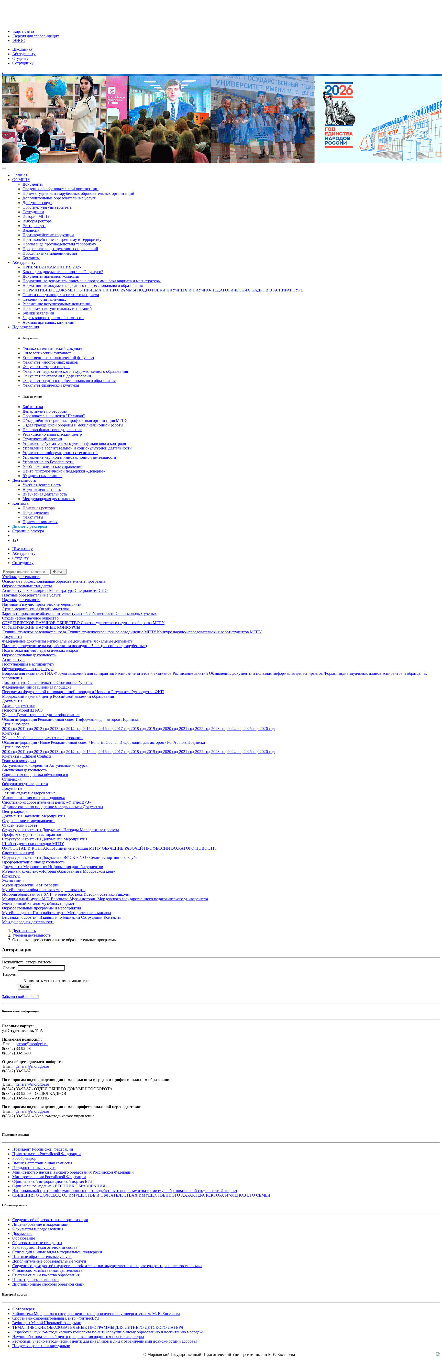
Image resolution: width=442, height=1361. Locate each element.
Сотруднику (23, 63)
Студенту (20, 58)
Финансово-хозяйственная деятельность (47, 1270)
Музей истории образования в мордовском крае (43, 889)
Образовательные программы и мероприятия (41, 908)
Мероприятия (53, 816)
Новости (103, 692)
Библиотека (33, 406)
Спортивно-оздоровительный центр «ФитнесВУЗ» (46, 802)
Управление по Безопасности (48, 462)
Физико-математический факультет (53, 348)
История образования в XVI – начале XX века (43, 894)
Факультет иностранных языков (50, 362)
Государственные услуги (34, 1167)
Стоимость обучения (75, 682)
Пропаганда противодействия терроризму (59, 244)
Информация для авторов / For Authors (153, 742)
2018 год (139, 728)
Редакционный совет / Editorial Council (85, 742)
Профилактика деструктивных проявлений (60, 248)
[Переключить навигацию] (4, 167)
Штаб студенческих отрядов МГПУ (33, 843)
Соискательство (42, 682)
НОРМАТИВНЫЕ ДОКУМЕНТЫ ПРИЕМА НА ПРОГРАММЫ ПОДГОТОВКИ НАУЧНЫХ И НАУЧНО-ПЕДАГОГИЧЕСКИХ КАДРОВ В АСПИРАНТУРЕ (163, 290)
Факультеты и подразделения (37, 1229)
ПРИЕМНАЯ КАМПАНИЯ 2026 (52, 267)
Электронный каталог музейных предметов (40, 903)
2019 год (155, 728)
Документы (33, 184)
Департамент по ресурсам (45, 411)
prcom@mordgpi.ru (32, 1044)
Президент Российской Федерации (42, 1149)
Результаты (121, 692)
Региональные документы (70, 641)
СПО (103, 590)
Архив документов (18, 705)
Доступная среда (37, 202)
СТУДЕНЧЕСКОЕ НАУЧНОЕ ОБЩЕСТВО (41, 623)
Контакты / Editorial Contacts (26, 756)
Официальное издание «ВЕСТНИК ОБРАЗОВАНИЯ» (59, 1186)
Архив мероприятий (20, 609)
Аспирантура (14, 590)
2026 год (267, 728)
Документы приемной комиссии (51, 276)
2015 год (90, 728)
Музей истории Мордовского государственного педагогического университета (139, 899)
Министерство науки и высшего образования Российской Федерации (73, 1172)
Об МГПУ (21, 179)
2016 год (106, 728)
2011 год (26, 728)
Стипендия (11, 779)
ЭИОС (18, 40)
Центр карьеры (15, 811)
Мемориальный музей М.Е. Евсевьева (36, 899)
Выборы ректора (37, 221)
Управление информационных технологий (60, 453)
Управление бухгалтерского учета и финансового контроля (74, 443)
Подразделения (25, 327)
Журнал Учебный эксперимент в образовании (42, 738)
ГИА (49, 673)
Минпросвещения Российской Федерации (49, 1177)
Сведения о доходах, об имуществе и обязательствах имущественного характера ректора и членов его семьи (107, 1266)
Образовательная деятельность (29, 655)
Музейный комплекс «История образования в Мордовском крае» (59, 871)
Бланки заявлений (38, 313)
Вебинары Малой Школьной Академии (46, 1323)
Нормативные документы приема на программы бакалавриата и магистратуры (92, 281)
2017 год (123, 728)
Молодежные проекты (99, 830)
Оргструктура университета (47, 207)
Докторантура (15, 682)
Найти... (58, 572)
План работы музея (50, 912)
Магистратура (62, 590)
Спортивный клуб (18, 853)
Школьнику (22, 49)
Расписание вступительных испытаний (57, 304)
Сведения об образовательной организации (60, 189)
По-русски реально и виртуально (41, 1346)
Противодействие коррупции (48, 235)
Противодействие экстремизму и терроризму (62, 239)
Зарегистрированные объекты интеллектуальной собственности (59, 613)
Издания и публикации (60, 917)
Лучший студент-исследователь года (34, 632)
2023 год (219, 728)
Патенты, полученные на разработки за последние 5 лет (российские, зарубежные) (74, 646)
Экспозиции (13, 880)
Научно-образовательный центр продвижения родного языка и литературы (78, 1336)
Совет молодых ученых (136, 613)
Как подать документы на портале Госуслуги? (63, 271)
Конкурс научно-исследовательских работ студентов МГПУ (209, 632)
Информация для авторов (98, 719)
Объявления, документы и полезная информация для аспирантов (266, 673)
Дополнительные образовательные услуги (59, 198)
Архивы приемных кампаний (48, 322)
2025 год (252, 728)
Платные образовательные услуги (31, 595)
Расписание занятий (191, 673)
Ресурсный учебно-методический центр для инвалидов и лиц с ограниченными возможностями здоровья (104, 1341)
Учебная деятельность (42, 485)
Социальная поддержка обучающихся (35, 774)
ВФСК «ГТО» (76, 857)
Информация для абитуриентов (75, 866)
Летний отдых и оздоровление (29, 793)
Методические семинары (89, 912)
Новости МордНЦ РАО (22, 710)
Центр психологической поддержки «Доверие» (64, 471)
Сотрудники (33, 212)
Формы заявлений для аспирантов (84, 673)
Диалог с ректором (29, 526)
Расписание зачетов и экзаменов (144, 673)
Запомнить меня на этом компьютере (56, 980)
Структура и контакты (22, 830)
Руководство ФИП (147, 692)
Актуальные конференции (25, 765)
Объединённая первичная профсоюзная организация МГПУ (75, 420)
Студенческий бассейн (42, 439)
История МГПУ (36, 216)
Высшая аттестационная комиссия (42, 1163)
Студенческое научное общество (30, 618)
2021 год (187, 728)
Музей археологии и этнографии (31, 885)
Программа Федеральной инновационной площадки (48, 692)
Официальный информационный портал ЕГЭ (52, 1181)
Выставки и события (20, 917)
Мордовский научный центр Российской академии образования (58, 696)
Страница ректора (28, 531)
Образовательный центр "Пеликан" (54, 416)
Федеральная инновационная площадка (36, 687)
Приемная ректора (39, 508)
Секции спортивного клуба (113, 857)
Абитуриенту (24, 54)
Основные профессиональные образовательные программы (54, 581)
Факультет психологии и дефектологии (57, 376)
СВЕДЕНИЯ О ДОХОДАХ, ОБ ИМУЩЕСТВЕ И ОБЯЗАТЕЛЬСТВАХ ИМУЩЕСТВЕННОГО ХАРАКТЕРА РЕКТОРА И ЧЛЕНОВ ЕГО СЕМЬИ (141, 1195)
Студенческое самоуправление (28, 820)
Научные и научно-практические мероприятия (42, 604)
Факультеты (33, 517)
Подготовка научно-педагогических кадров (40, 650)
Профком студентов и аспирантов (31, 834)
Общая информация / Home (26, 742)
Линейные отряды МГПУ (79, 848)
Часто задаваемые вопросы (35, 1279)
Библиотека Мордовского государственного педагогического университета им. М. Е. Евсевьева (96, 1313)
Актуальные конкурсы (69, 765)
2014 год (74, 728)
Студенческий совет (19, 825)
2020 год (171, 728)
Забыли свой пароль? (20, 996)
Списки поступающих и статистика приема (61, 295)
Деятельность (24, 480)
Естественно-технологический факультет (58, 357)
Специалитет (87, 590)
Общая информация (20, 719)
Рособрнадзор (24, 1158)
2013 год (58, 728)
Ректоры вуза (34, 225)
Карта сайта (23, 31)
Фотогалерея (23, 1309)
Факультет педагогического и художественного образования (75, 371)
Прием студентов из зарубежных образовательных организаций (78, 193)
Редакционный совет (57, 719)
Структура (11, 876)
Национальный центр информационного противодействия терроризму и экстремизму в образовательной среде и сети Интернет (124, 1190)
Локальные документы (114, 641)
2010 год (10, 728)
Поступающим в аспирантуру (28, 664)
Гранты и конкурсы (19, 761)
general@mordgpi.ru (32, 1066)
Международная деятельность (49, 499)
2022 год (203, 728)
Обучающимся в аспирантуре (27, 669)
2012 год (42, 728)
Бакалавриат (37, 590)
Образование (23, 1238)
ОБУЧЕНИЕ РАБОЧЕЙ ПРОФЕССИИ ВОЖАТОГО (148, 848)
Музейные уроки (17, 912)
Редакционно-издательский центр (52, 434)
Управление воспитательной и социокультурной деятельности (77, 448)
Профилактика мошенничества (50, 253)
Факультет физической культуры (51, 385)
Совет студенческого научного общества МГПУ (122, 623)
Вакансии (31, 230)
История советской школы (107, 894)
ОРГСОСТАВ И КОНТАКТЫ (29, 848)
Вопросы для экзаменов (23, 673)
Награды (71, 830)
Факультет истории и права (46, 367)
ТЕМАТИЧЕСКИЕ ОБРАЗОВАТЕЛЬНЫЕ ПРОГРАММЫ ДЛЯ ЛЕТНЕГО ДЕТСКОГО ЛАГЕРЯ (97, 1327)
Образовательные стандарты (27, 586)
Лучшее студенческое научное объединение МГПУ (112, 632)
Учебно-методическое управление (52, 466)
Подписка (130, 719)
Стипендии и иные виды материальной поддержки (57, 1252)
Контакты (31, 258)
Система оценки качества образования (46, 1275)
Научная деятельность (42, 489)
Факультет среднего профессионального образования (69, 380)
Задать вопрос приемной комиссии (53, 318)
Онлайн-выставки (55, 609)
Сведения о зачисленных (44, 299)
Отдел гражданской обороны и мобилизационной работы (73, 425)
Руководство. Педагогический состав (45, 1247)
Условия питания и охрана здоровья (33, 797)
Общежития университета (25, 784)
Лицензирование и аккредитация (41, 1224)
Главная (19, 175)
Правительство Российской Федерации (46, 1154)
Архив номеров (15, 724)
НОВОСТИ (205, 848)
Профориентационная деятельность (33, 862)
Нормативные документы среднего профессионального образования (83, 285)
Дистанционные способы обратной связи (48, 1284)
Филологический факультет (47, 353)
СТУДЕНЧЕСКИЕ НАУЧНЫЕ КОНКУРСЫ (41, 627)
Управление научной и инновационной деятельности (69, 457)
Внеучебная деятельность (45, 494)
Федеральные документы (24, 641)
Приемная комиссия (40, 522)
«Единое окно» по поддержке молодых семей (42, 807)
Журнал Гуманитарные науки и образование (41, 715)
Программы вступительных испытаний (57, 308)
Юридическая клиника (42, 476)
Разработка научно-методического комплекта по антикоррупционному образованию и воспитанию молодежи (108, 1332)
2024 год (235, 728)
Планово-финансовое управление (52, 430)
